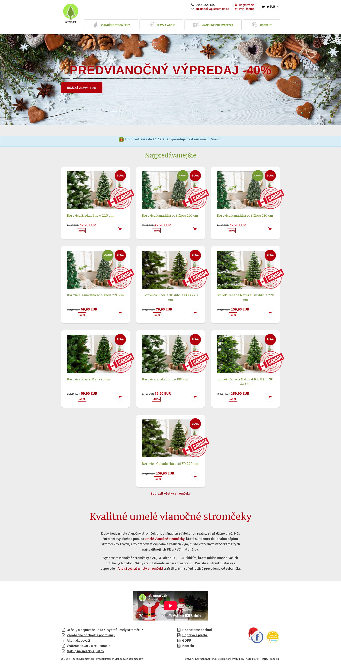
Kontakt (188, 646)
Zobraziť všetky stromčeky (170, 493)
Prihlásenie (247, 9)
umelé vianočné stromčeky (164, 539)
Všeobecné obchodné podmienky (91, 635)
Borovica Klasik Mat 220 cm (88, 379)
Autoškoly (252, 659)
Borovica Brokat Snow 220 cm (90, 215)
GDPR (186, 640)
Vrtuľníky (238, 659)
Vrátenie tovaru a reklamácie (88, 646)
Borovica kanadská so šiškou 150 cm (170, 215)
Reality (264, 659)
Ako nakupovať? (78, 640)
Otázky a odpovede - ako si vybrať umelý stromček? (105, 630)
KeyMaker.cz (202, 659)
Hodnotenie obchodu (198, 630)
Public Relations (221, 659)
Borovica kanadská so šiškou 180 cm (245, 215)
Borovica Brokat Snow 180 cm (165, 379)
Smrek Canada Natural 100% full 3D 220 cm (245, 381)
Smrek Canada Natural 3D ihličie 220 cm (245, 297)
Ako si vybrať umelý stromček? (140, 568)
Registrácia (246, 5)
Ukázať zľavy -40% (81, 88)
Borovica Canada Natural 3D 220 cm (170, 463)
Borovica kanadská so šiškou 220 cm (95, 295)
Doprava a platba (195, 635)
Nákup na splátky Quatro (85, 651)
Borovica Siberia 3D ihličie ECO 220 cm (170, 297)
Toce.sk (274, 659)
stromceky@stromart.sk (212, 9)
